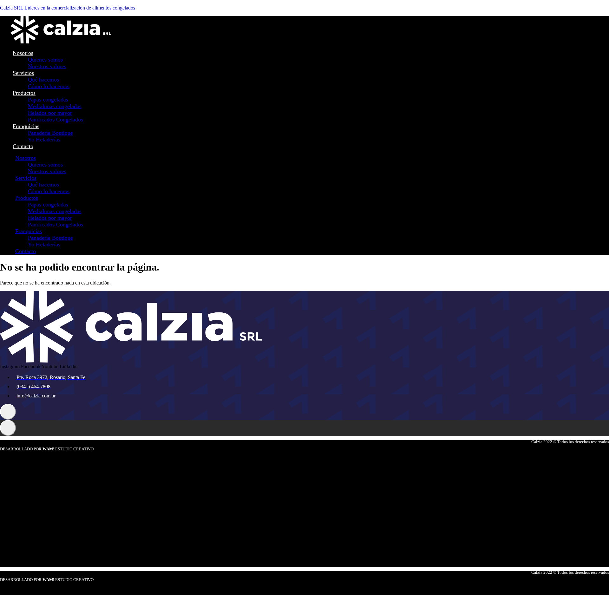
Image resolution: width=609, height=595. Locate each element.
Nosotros (23, 53)
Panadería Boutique (50, 133)
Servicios (23, 73)
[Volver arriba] (8, 412)
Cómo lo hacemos (48, 86)
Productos (24, 93)
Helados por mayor (50, 113)
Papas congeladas (48, 99)
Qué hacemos (43, 79)
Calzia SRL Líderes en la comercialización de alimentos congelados (67, 7)
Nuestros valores (47, 66)
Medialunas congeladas (55, 106)
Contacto (23, 146)
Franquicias (26, 126)
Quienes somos (45, 59)
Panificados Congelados (55, 119)
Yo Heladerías (44, 139)
